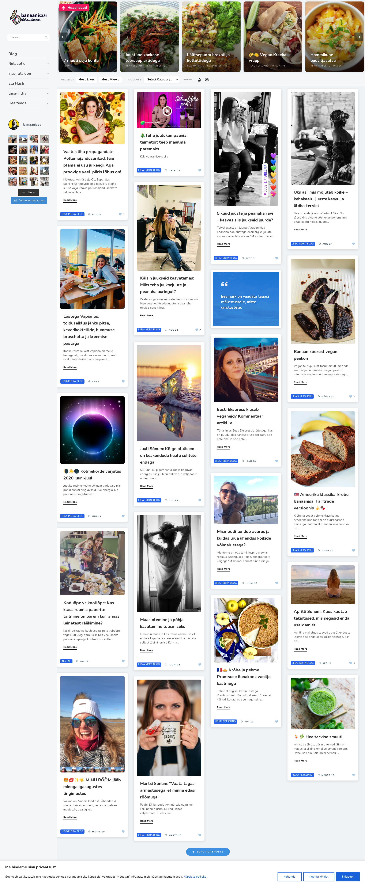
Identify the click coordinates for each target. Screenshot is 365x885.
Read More (70, 200)
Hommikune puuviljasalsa (323, 57)
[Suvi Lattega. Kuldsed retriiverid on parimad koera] (12, 181)
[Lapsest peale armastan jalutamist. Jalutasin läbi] (44, 171)
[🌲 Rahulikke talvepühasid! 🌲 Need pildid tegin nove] (23, 160)
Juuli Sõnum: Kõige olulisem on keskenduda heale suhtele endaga (168, 455)
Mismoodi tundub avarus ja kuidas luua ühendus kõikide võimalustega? (244, 538)
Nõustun (348, 877)
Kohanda (290, 877)
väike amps (279, 66)
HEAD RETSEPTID (155, 66)
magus (337, 66)
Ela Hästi (16, 83)
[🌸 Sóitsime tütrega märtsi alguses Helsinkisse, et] (23, 139)
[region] (182, 873)
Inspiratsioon (19, 73)
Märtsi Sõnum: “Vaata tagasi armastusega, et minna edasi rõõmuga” (168, 790)
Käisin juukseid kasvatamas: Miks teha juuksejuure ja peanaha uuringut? (167, 285)
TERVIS (68, 66)
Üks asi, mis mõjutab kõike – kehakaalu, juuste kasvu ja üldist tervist (321, 199)
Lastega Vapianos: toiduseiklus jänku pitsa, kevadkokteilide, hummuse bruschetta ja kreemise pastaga (89, 330)
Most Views (110, 79)
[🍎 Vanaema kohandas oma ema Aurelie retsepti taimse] (23, 171)
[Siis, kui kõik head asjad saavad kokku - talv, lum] (34, 149)
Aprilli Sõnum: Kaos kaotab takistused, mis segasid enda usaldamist (321, 618)
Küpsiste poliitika (195, 877)
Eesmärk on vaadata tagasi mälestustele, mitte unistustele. (245, 302)
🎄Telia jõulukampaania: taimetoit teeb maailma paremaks (163, 142)
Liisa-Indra (17, 93)
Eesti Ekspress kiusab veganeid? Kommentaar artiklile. (240, 416)
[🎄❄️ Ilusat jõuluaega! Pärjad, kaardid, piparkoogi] (34, 160)
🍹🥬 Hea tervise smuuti (318, 737)
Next (358, 37)
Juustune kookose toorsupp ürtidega (142, 57)
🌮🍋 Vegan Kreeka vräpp (267, 57)
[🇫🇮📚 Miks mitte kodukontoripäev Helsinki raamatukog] (12, 139)
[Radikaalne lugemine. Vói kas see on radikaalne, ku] (34, 139)
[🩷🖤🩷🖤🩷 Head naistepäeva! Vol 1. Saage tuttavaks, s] (12, 149)
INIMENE (66, 661)
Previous (63, 37)
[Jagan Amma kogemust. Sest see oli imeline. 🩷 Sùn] (34, 181)
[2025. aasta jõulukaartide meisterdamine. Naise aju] (44, 160)
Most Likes (87, 79)
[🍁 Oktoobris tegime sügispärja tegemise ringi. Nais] (12, 171)
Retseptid (17, 63)
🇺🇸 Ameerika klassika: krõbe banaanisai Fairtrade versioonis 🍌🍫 (321, 501)
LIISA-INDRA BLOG (72, 214)
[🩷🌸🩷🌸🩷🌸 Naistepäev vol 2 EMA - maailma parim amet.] (44, 139)
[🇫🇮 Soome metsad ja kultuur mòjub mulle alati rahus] (44, 181)
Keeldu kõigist (318, 877)
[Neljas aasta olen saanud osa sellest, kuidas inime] (44, 149)
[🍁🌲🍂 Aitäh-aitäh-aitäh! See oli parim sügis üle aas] (34, 171)
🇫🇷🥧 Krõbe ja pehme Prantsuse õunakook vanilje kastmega (244, 676)
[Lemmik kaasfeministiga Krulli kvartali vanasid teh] (23, 181)
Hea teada (17, 103)
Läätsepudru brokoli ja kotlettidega (208, 57)
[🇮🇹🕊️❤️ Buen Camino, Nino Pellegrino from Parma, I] (23, 149)
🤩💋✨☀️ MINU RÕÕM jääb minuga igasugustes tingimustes (92, 786)
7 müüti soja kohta (81, 60)
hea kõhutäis (134, 66)
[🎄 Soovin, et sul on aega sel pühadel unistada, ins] (12, 160)
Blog (12, 53)
